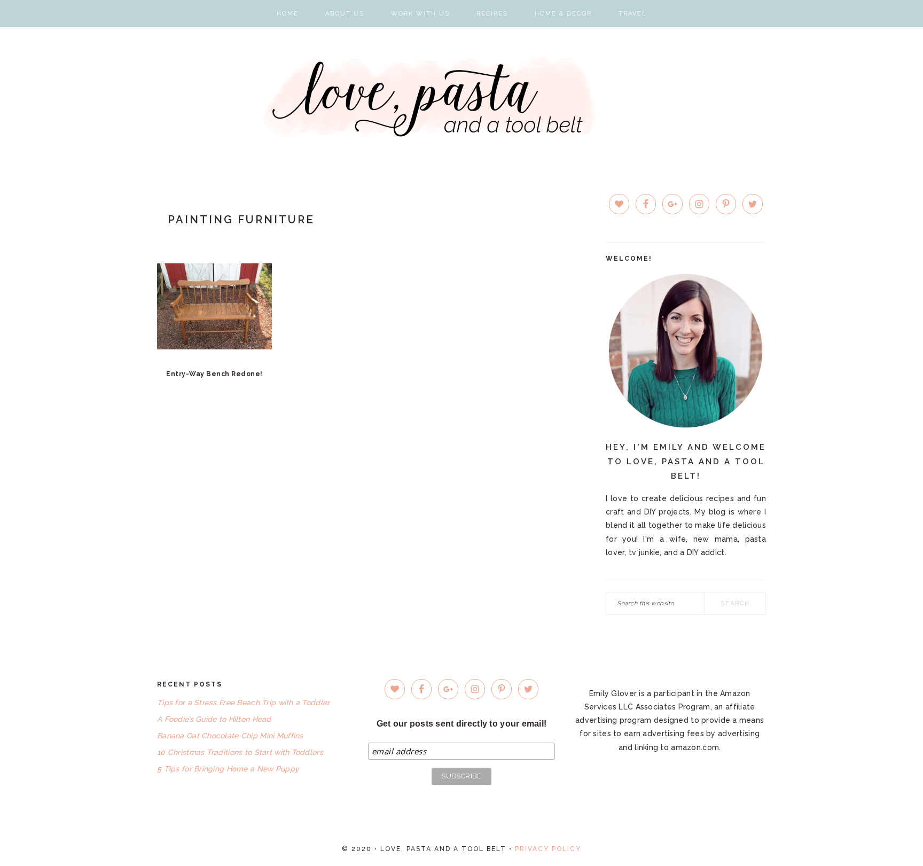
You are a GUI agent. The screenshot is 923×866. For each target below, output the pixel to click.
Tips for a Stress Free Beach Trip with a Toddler (243, 702)
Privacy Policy (548, 849)
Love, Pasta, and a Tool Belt (462, 97)
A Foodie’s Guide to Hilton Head (214, 719)
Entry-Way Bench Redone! (214, 374)
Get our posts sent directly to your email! (462, 723)
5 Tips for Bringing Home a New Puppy (228, 768)
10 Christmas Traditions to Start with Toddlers (240, 752)
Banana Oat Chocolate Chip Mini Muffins (230, 735)
